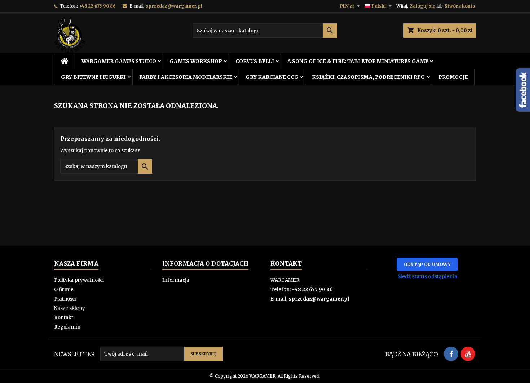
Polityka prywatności (79, 280)
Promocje (453, 77)
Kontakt (63, 318)
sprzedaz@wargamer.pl (174, 6)
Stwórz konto (460, 6)
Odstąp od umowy (427, 264)
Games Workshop (195, 61)
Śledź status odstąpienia (427, 276)
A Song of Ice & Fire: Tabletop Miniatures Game (357, 61)
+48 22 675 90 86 (97, 6)
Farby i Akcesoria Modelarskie (185, 77)
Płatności (65, 299)
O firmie (64, 290)
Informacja (175, 280)
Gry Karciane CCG (272, 77)
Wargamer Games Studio (118, 61)
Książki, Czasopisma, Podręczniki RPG (368, 77)
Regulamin (67, 327)
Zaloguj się (422, 6)
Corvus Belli (254, 61)
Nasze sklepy (69, 308)
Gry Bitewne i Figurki (93, 77)
